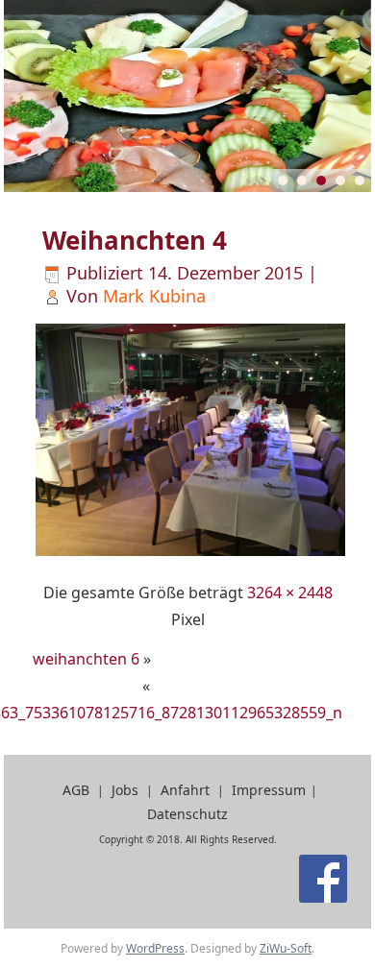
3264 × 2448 (290, 592)
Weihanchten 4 (134, 240)
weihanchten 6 (86, 658)
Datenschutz (187, 814)
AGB (75, 790)
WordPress (155, 948)
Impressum (269, 790)
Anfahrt (185, 790)
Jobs (125, 790)
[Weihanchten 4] (191, 553)
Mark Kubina (154, 295)
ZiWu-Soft (286, 948)
